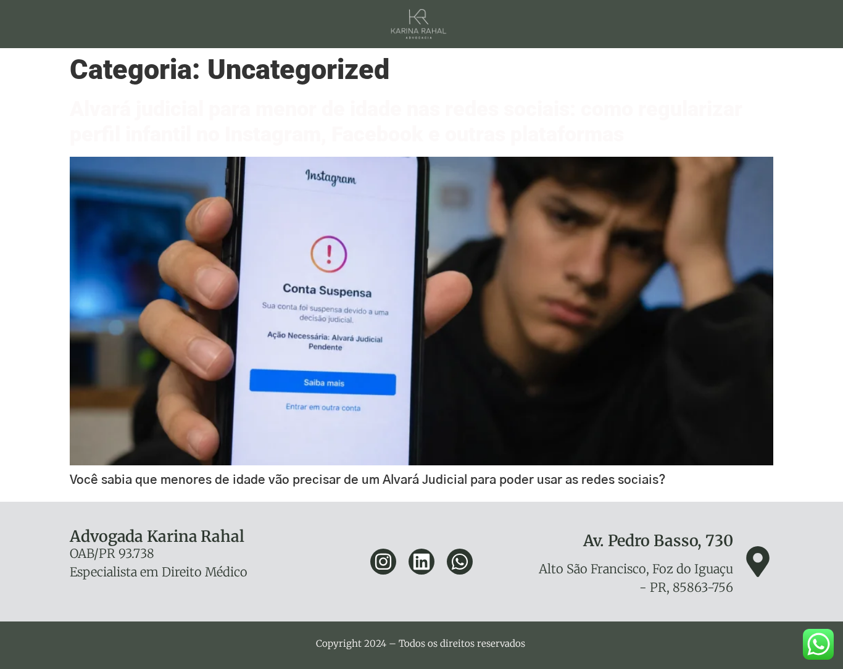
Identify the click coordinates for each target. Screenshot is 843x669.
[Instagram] (383, 562)
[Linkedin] (421, 562)
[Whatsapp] (460, 562)
